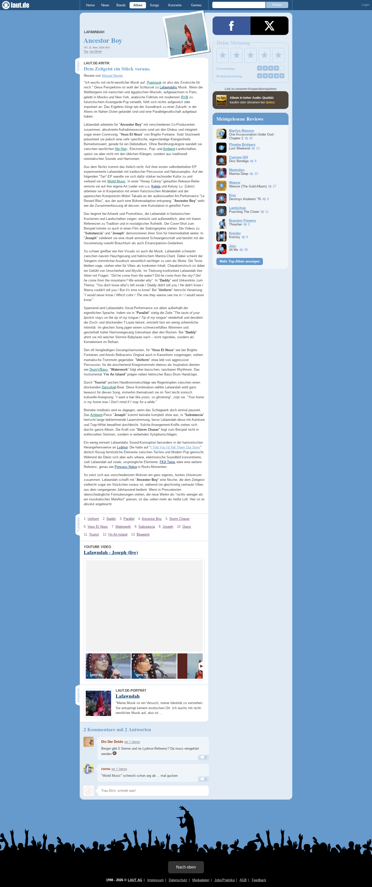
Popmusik (154, 82)
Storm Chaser (179, 519)
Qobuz (270, 102)
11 (266, 212)
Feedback (259, 880)
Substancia (146, 527)
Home (90, 5)
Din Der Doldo (112, 742)
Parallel (128, 519)
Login (365, 5)
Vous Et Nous (98, 527)
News (105, 5)
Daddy (111, 519)
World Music (116, 181)
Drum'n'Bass (99, 369)
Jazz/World (95, 51)
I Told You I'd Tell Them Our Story (175, 447)
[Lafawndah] (187, 55)
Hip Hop (121, 149)
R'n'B (184, 97)
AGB (243, 880)
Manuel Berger (112, 76)
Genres (196, 5)
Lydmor (122, 447)
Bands (121, 5)
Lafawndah (94, 32)
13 (258, 148)
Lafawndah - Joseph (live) (111, 552)
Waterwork (123, 527)
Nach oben (186, 867)
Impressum (155, 880)
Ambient (169, 149)
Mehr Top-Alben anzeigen (240, 261)
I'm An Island (117, 534)
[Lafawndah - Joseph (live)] (108, 666)
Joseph (167, 527)
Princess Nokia (126, 467)
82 (251, 138)
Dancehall (109, 387)
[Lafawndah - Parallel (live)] (154, 666)
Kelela (155, 186)
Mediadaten (200, 880)
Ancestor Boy (152, 519)
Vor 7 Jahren (132, 741)
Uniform (93, 519)
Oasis (186, 527)
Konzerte (174, 5)
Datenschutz (178, 880)
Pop (86, 51)
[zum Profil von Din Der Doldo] (89, 742)
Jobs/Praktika (224, 880)
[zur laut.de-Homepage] (20, 5)
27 (274, 186)
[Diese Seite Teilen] (232, 25)
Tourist (94, 534)
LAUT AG (135, 880)
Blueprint (143, 534)
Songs (154, 5)
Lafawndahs (168, 87)
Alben (137, 5)
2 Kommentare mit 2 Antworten (117, 729)
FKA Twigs (167, 462)
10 (256, 174)
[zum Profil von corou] (89, 769)
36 (246, 250)
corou (105, 769)
